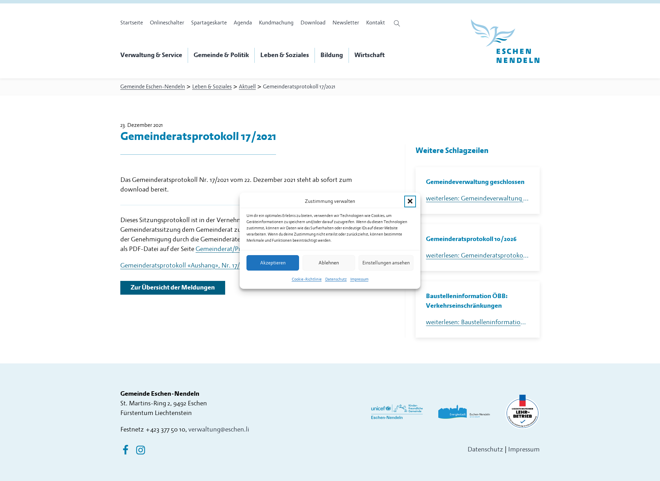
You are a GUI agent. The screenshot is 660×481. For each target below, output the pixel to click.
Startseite (131, 22)
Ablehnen (329, 262)
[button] (410, 201)
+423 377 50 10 (165, 430)
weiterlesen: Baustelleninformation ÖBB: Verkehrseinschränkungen (477, 322)
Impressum (359, 279)
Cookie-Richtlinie (307, 279)
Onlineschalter (167, 22)
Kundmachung (276, 22)
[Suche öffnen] (398, 23)
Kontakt (375, 22)
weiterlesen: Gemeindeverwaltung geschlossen (477, 199)
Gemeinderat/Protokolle (230, 249)
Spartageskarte (209, 22)
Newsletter (345, 22)
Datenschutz (336, 279)
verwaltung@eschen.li (218, 430)
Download (313, 22)
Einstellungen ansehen (386, 262)
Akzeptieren (273, 262)
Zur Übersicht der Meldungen (173, 288)
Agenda (243, 22)
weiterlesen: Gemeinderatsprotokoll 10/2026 (477, 256)
